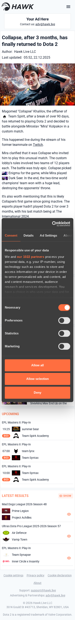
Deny (37, 392)
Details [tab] (29, 235)
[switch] (64, 320)
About (37, 583)
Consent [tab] (11, 235)
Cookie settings (13, 575)
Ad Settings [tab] (48, 235)
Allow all (37, 365)
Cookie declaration (60, 575)
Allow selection (37, 379)
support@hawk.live (43, 590)
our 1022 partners (30, 256)
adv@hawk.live (45, 24)
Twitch (38, 145)
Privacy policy (35, 575)
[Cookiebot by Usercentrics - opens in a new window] (53, 224)
